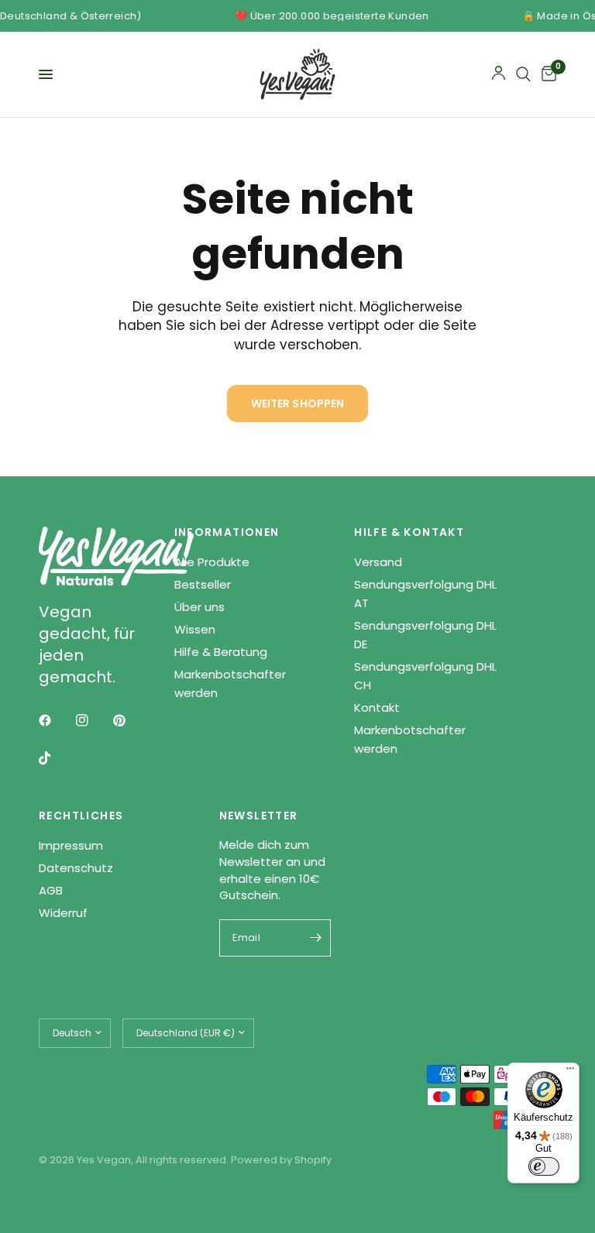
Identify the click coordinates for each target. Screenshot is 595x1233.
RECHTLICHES (81, 815)
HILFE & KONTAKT (409, 532)
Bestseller (202, 584)
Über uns (199, 607)
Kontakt (377, 707)
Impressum (71, 845)
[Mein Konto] (499, 74)
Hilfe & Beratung (220, 652)
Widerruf (63, 913)
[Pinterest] (130, 720)
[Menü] (570, 1072)
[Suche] (523, 74)
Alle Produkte (211, 562)
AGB (51, 890)
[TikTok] (56, 758)
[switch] (543, 1166)
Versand (378, 562)
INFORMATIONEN (227, 532)
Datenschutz (76, 868)
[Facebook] (56, 720)
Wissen (194, 629)
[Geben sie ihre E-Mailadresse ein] (315, 938)
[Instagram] (93, 720)
